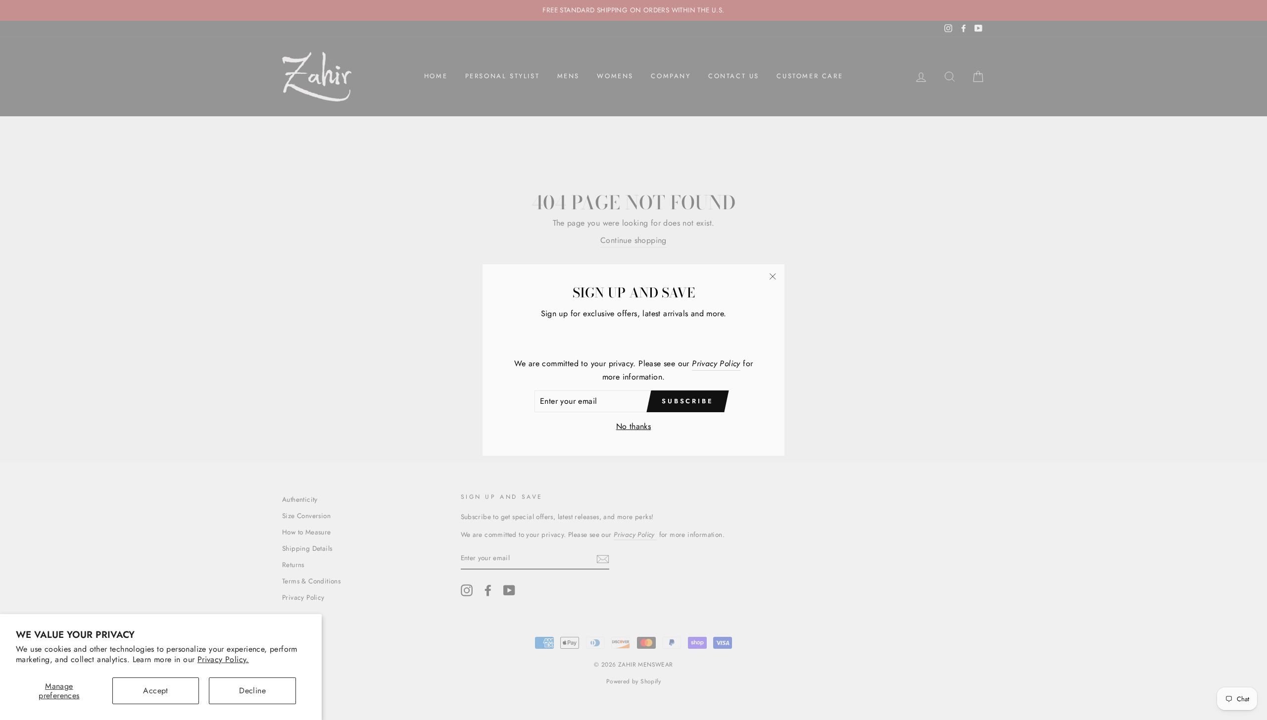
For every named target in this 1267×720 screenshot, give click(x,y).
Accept (155, 690)
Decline (252, 690)
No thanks (633, 426)
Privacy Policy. (223, 659)
